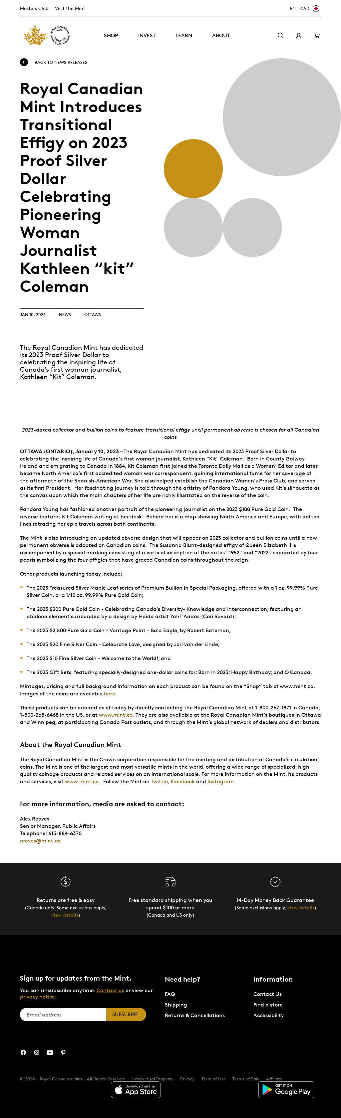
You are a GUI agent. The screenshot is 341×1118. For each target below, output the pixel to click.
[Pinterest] (63, 1052)
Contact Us (267, 994)
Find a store (268, 1005)
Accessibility (268, 1015)
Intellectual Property (152, 1078)
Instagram (220, 781)
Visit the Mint (70, 8)
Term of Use (213, 1078)
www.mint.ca (116, 715)
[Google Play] (286, 1089)
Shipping (176, 1005)
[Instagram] (36, 1052)
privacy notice (37, 997)
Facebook (183, 781)
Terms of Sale (245, 1078)
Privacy (187, 1078)
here (109, 693)
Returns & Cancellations (195, 1015)
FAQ (170, 994)
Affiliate (274, 1078)
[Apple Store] (136, 1089)
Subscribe (125, 1014)
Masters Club (34, 8)
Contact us (110, 990)
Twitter (159, 781)
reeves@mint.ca (40, 841)
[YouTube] (50, 1052)
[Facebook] (23, 1052)
